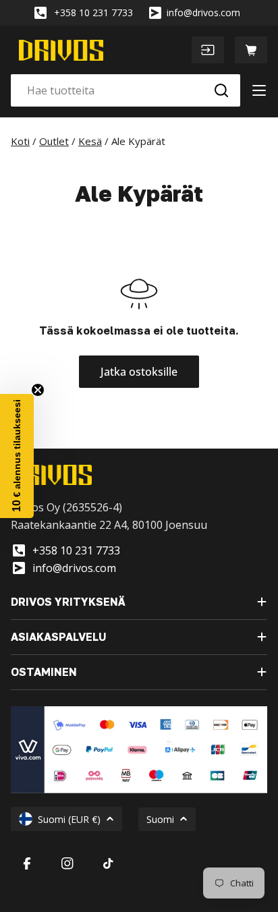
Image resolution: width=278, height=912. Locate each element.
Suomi (160, 819)
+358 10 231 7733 (93, 12)
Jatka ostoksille (139, 371)
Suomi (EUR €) (69, 819)
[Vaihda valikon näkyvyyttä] (259, 90)
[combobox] (125, 90)
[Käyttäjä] (208, 49)
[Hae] (221, 90)
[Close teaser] (38, 390)
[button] (17, 456)
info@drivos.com (203, 12)
